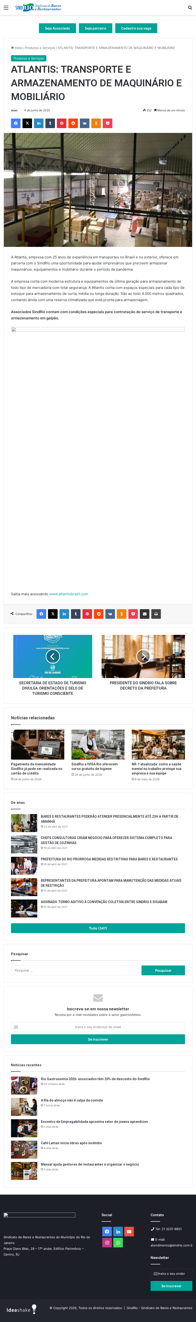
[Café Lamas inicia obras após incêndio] (24, 1150)
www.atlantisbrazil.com (68, 594)
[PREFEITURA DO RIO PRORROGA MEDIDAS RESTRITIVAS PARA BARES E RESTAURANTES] (24, 866)
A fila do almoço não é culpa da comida (72, 1100)
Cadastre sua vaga (136, 28)
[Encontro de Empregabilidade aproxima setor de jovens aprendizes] (24, 1128)
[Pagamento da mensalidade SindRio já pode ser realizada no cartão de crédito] (37, 745)
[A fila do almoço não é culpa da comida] (24, 1107)
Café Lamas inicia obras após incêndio (72, 1143)
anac (14, 110)
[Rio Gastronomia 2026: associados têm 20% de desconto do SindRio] (24, 1086)
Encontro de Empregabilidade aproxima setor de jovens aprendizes (94, 1122)
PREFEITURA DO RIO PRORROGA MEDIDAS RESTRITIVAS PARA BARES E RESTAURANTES (109, 859)
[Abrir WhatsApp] (184, 1310)
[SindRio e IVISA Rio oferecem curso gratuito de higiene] (98, 745)
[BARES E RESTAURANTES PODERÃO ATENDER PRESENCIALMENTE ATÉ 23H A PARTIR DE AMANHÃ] (24, 823)
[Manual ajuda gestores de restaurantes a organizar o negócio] (24, 1171)
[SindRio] (38, 7)
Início (18, 48)
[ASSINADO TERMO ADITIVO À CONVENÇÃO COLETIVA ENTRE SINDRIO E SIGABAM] (24, 908)
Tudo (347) (98, 928)
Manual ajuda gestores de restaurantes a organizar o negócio (90, 1164)
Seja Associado (57, 28)
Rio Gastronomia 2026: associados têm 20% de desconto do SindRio (96, 1079)
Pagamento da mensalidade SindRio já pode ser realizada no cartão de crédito (36, 768)
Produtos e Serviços (40, 48)
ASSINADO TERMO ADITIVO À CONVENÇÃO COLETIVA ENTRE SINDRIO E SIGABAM (104, 902)
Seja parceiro (95, 28)
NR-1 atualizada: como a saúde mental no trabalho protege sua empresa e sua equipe (156, 768)
